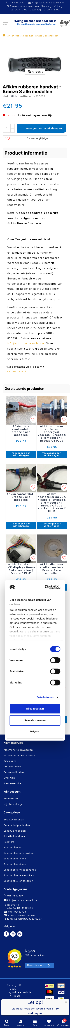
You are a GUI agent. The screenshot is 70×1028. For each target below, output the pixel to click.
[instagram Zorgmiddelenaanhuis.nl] (13, 934)
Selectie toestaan (35, 573)
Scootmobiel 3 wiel (15, 858)
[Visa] (62, 993)
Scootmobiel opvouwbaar (19, 852)
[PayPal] (62, 987)
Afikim (14, 96)
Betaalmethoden (14, 772)
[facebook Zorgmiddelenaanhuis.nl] (6, 934)
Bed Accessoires (14, 819)
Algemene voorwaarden (18, 749)
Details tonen (45, 550)
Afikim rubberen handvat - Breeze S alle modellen (33, 36)
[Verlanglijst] (66, 23)
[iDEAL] (50, 987)
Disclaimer (10, 760)
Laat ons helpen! (16, 371)
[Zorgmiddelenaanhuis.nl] (35, 22)
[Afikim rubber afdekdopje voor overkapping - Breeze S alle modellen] (21, 678)
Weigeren (35, 584)
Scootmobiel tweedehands (20, 869)
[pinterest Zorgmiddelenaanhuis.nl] (19, 934)
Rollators (9, 841)
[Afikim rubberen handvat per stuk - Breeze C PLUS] (52, 679)
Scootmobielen (13, 847)
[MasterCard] (50, 993)
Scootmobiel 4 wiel (15, 864)
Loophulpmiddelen (15, 830)
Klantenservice (13, 783)
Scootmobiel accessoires (19, 875)
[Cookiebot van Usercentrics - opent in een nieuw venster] (46, 441)
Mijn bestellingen (14, 804)
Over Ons (9, 777)
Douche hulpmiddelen (17, 825)
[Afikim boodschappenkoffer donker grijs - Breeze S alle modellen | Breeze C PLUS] (21, 610)
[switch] (55, 514)
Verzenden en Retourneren (20, 755)
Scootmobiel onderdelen (18, 880)
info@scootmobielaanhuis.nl (48, 2)
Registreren (11, 798)
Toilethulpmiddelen (15, 836)
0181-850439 (16, 2)
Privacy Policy (12, 766)
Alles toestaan (35, 562)
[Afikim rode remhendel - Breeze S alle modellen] (21, 410)
